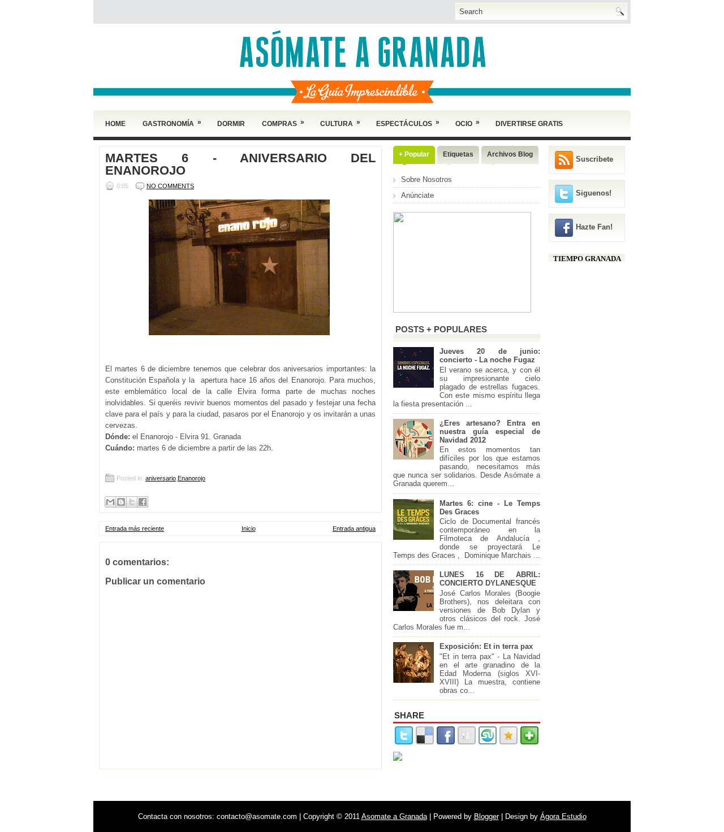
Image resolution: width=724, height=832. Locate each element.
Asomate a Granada (394, 816)
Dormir (231, 124)
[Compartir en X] (131, 502)
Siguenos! (593, 193)
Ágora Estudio (563, 816)
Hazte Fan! (594, 227)
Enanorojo (191, 478)
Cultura (340, 123)
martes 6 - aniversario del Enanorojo (240, 164)
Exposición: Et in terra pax (486, 646)
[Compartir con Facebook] (142, 502)
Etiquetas (458, 154)
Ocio (467, 123)
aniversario (160, 478)
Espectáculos (407, 123)
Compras (283, 123)
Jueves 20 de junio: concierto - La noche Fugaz (489, 355)
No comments (170, 186)
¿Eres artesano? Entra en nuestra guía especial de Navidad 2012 (489, 431)
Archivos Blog (510, 154)
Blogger (486, 816)
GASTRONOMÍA (172, 123)
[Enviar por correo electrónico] (110, 502)
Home (115, 124)
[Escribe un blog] (121, 502)
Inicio (249, 528)
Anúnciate (417, 195)
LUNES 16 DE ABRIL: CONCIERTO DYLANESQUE (489, 578)
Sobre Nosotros (426, 179)
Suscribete (594, 159)
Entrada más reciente (134, 528)
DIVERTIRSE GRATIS (529, 124)
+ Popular (414, 154)
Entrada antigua (354, 528)
